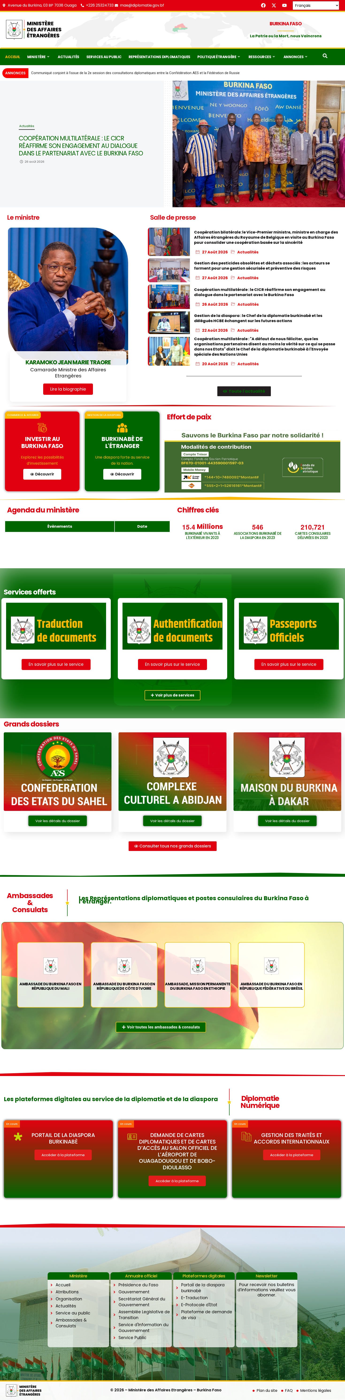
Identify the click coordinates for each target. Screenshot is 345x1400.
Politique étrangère (216, 56)
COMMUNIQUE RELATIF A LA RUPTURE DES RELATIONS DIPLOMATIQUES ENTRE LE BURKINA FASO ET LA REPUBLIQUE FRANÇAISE (132, 73)
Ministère (36, 56)
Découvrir (44, 474)
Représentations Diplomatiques (159, 56)
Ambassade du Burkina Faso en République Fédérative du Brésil (271, 986)
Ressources (260, 56)
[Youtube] (284, 5)
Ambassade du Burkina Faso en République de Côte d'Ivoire (124, 986)
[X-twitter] (274, 5)
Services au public (104, 56)
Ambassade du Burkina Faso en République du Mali (50, 986)
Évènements (59, 526)
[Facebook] (263, 5)
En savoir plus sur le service (56, 664)
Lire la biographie (68, 389)
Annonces (293, 56)
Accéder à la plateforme (63, 1154)
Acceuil (12, 56)
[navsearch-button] (325, 57)
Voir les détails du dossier (57, 820)
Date (142, 526)
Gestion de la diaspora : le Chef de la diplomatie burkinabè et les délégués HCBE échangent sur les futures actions (81, 146)
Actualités (68, 56)
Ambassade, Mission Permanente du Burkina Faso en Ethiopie (197, 986)
